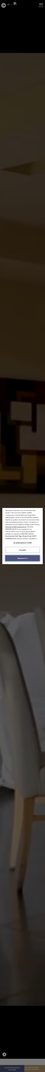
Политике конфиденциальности (15, 527)
